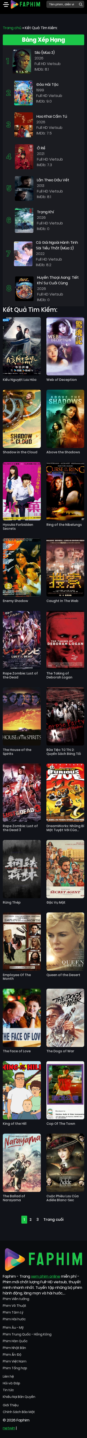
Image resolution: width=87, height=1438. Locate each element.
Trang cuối (53, 1219)
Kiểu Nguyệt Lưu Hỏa (19, 380)
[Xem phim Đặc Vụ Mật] (65, 869)
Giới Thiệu (11, 1405)
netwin (9, 1428)
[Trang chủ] (25, 4)
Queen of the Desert (63, 975)
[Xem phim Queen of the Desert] (65, 941)
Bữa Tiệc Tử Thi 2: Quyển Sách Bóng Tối (63, 752)
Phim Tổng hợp (15, 1368)
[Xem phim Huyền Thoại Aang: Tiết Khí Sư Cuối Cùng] (24, 288)
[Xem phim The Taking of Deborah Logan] (65, 640)
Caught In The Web (62, 601)
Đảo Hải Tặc (47, 84)
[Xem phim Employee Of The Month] (22, 941)
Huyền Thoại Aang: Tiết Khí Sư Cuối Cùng (58, 280)
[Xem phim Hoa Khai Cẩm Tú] (23, 124)
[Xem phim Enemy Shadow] (22, 567)
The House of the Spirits (17, 752)
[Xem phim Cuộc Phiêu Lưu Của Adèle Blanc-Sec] (65, 1163)
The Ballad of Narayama (14, 1198)
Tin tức (8, 1390)
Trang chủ (12, 28)
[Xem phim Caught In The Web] (65, 567)
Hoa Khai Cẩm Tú (51, 116)
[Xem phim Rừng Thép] (22, 869)
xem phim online (45, 1276)
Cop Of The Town (60, 1124)
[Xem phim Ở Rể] (24, 156)
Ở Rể (41, 148)
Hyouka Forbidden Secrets (18, 527)
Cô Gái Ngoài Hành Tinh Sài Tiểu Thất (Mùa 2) (57, 245)
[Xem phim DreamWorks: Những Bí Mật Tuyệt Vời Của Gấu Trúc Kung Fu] (65, 793)
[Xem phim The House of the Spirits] (22, 716)
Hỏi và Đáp (11, 1383)
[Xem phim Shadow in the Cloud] (22, 419)
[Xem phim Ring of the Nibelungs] (65, 491)
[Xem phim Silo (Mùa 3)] (22, 61)
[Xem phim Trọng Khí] (24, 220)
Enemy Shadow (15, 601)
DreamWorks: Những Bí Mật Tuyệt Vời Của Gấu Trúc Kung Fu (65, 828)
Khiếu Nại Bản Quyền (19, 1396)
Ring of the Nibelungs (64, 525)
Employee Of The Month (17, 977)
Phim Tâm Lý (13, 1312)
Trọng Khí (45, 212)
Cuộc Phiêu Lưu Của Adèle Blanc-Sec (62, 1198)
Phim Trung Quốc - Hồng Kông (27, 1334)
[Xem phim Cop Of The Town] (65, 1090)
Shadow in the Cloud (20, 452)
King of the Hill (14, 1124)
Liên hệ (8, 1376)
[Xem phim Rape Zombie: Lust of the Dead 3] (22, 793)
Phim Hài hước (14, 1319)
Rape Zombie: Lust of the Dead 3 (20, 828)
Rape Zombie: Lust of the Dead (20, 675)
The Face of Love (17, 1051)
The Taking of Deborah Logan (59, 675)
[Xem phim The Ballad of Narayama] (22, 1163)
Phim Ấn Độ (12, 1354)
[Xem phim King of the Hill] (22, 1090)
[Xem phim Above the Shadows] (65, 419)
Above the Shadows (63, 452)
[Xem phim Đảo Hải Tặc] (23, 92)
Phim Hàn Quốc (15, 1341)
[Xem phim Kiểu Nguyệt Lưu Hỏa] (22, 346)
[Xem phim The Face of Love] (22, 1018)
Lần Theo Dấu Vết (53, 180)
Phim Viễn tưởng (16, 1299)
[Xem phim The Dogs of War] (65, 1018)
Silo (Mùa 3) (45, 52)
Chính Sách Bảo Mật (19, 1412)
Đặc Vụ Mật (55, 903)
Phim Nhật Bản (14, 1347)
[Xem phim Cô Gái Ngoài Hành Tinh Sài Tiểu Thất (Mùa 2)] (23, 253)
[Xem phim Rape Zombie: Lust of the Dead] (22, 640)
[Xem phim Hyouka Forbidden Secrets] (22, 491)
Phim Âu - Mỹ (13, 1327)
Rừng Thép (12, 903)
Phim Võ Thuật (14, 1305)
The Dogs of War (60, 1051)
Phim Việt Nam (14, 1361)
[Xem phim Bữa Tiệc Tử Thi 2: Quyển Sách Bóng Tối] (65, 716)
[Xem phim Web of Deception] (65, 346)
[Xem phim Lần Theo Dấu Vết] (24, 188)
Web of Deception (61, 380)
